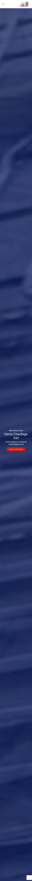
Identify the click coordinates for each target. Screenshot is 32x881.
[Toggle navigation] (3, 4)
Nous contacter (16, 449)
